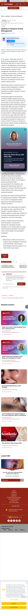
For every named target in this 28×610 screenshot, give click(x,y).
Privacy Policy (14, 500)
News (16, 529)
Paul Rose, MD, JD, (7, 417)
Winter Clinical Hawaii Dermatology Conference (13, 298)
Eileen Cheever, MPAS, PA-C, (9, 360)
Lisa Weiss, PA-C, (7, 330)
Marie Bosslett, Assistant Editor (10, 389)
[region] (14, 595)
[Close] (26, 582)
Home (2, 16)
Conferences (4, 295)
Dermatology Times (5, 21)
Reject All (14, 603)
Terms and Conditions (14, 499)
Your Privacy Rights (14, 502)
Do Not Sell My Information (14, 497)
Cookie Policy (24, 596)
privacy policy (5, 287)
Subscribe (20, 284)
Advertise (14, 492)
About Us (10, 529)
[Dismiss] (25, 130)
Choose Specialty (12, 8)
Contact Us (14, 494)
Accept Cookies (14, 607)
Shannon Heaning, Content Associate (10, 332)
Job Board (14, 496)
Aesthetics (11, 295)
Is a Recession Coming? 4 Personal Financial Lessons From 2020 (7, 266)
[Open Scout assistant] (20, 4)
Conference (7, 16)
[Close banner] (26, 2)
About (14, 491)
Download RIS (4, 256)
